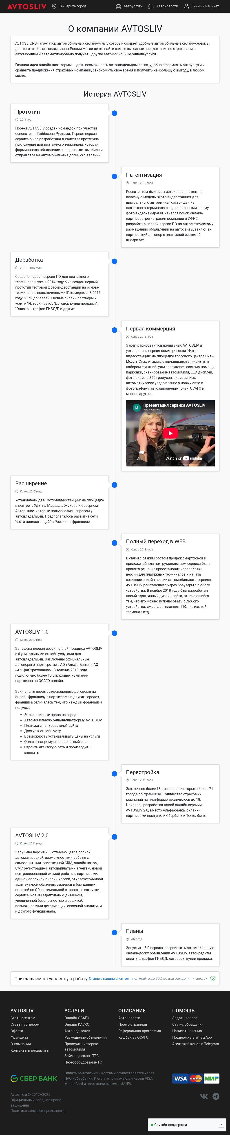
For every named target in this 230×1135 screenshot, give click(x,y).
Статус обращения (187, 1024)
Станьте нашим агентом (109, 978)
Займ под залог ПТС (81, 1056)
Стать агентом (23, 1018)
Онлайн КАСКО (76, 1024)
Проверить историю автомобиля (81, 1046)
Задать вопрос (184, 1018)
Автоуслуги (133, 6)
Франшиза (19, 1037)
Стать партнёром (25, 1024)
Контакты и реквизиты (30, 1050)
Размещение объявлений (85, 1037)
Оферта (17, 1031)
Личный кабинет (205, 6)
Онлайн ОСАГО (76, 1018)
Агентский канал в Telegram (195, 1044)
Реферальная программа (139, 1031)
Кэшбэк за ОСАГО (133, 1037)
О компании (21, 1044)
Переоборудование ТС (83, 1062)
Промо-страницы (132, 1024)
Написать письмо (187, 1031)
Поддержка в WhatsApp (192, 1037)
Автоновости (167, 6)
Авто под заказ (77, 1031)
